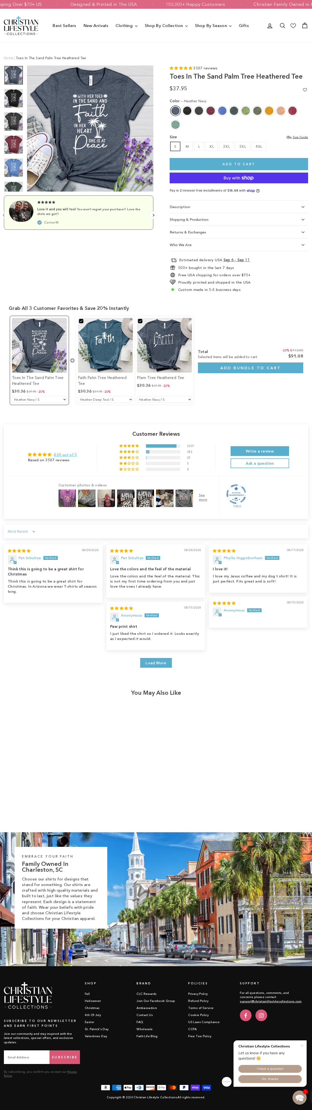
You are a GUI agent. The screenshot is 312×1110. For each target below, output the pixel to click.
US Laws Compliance (204, 1022)
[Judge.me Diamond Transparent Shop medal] (236, 494)
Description (180, 206)
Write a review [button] (260, 451)
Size (239, 137)
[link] (39, 345)
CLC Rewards (146, 994)
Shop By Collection (164, 25)
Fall (87, 994)
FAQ (139, 1022)
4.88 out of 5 (65, 454)
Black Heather (187, 111)
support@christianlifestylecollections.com (271, 1001)
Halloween (93, 1001)
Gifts (244, 25)
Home (8, 58)
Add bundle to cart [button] (250, 367)
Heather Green (246, 111)
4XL (258, 146)
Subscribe (65, 1057)
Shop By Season (211, 25)
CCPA (192, 1029)
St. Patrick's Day (96, 1029)
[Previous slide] (4, 215)
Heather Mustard (269, 111)
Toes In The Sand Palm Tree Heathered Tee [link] (38, 380)
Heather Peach (281, 111)
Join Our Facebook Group (155, 1001)
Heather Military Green (257, 111)
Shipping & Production (189, 219)
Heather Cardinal (210, 111)
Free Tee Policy (199, 1036)
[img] (19, 550)
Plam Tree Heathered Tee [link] (160, 377)
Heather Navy (175, 111)
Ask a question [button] (260, 463)
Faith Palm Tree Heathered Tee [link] (102, 380)
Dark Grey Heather (199, 111)
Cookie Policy (198, 1015)
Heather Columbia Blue (222, 111)
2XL (226, 146)
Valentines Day (96, 1036)
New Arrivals (96, 25)
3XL (242, 146)
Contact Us (144, 1015)
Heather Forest (234, 111)
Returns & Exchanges (188, 232)
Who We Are (181, 244)
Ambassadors (146, 1008)
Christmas (92, 1008)
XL (211, 146)
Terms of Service (201, 1008)
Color (188, 101)
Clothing (125, 25)
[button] (181, 68)
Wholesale (144, 1029)
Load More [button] (156, 662)
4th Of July (93, 1015)
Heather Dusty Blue (175, 125)
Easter (89, 1022)
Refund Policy (198, 1001)
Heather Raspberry (292, 111)
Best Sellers (64, 25)
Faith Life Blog (147, 1036)
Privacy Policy (198, 994)
